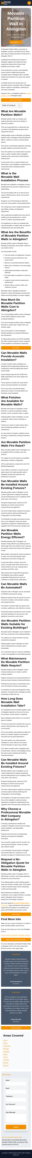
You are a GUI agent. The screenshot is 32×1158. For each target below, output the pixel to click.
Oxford (8, 935)
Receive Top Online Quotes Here (16, 939)
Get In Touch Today (16, 100)
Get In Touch (16, 914)
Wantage (21, 935)
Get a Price (16, 348)
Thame (5, 1057)
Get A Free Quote (16, 1028)
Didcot (3, 935)
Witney (5, 1054)
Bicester (5, 1062)
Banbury (6, 1065)
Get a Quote (14, 42)
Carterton (6, 1060)
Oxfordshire (14, 935)
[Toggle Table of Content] (18, 105)
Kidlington (6, 1051)
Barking (27, 935)
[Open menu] (29, 3)
